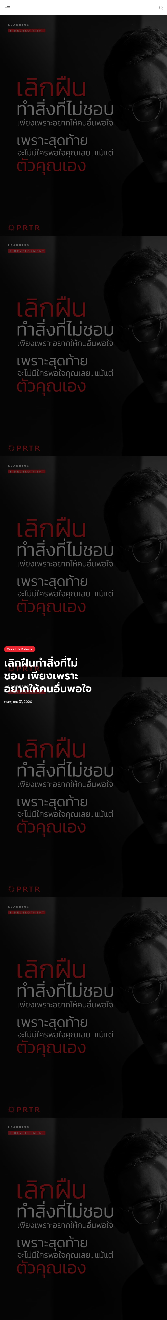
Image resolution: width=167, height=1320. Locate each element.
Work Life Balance (19, 649)
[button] (7, 7)
